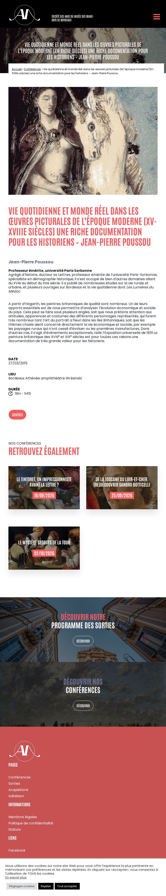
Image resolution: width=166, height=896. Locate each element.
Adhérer (17, 414)
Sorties (14, 783)
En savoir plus (16, 878)
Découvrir (83, 641)
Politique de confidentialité (30, 823)
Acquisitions (18, 789)
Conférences (19, 777)
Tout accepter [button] (67, 886)
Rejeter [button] (46, 886)
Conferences (32, 69)
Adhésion (16, 796)
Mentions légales (22, 816)
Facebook (17, 850)
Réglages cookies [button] (22, 886)
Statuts (14, 829)
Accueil (17, 69)
